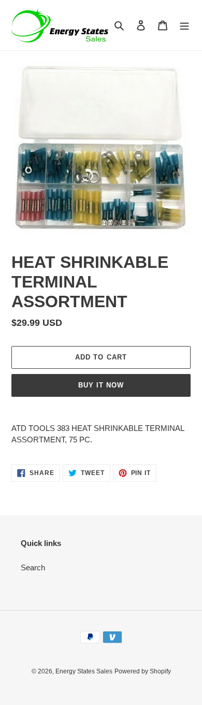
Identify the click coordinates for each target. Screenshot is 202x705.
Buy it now (101, 385)
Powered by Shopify (142, 671)
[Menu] (184, 25)
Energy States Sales (83, 671)
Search (33, 567)
